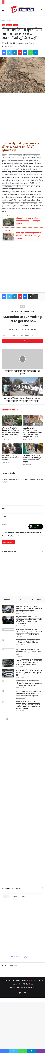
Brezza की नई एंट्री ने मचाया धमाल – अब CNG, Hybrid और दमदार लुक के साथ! (29, 672)
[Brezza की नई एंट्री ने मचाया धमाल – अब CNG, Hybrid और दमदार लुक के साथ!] (8, 673)
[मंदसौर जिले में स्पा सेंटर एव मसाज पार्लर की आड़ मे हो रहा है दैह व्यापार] (8, 643)
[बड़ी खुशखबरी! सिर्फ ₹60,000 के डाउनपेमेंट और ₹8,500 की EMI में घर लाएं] (8, 653)
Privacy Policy (30, 987)
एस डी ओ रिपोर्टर (9, 43)
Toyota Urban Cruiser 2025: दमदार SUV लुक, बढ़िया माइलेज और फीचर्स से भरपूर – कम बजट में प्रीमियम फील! (29, 620)
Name (4, 508)
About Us (13, 987)
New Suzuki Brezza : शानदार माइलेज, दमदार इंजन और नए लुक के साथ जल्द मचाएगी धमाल (29, 608)
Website (4, 524)
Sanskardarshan (37, 980)
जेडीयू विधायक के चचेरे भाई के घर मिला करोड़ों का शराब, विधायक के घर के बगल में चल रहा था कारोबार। (29, 683)
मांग (10, 20)
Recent (21, 599)
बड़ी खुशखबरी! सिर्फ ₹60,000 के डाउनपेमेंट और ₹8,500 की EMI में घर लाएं (28, 652)
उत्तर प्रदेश (9, 25)
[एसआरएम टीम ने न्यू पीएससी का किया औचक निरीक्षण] (12, 448)
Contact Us (21, 987)
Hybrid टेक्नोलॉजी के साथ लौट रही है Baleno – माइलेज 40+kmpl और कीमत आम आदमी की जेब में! (29, 662)
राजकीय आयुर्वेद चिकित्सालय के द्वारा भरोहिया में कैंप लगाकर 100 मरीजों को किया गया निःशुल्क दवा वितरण (28, 235)
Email (4, 516)
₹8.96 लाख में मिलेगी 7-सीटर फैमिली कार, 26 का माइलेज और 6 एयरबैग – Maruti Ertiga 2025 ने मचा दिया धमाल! (28, 705)
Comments (36, 599)
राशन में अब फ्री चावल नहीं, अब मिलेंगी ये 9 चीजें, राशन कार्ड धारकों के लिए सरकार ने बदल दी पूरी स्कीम (29, 631)
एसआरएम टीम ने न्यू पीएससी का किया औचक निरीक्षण (10, 458)
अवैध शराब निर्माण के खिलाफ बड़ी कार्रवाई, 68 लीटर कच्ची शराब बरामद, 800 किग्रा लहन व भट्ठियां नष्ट (28, 221)
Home (6, 20)
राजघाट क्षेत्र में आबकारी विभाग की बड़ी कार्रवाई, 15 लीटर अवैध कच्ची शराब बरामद (32, 459)
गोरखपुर (15, 25)
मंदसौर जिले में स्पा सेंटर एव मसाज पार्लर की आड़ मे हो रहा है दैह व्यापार (28, 641)
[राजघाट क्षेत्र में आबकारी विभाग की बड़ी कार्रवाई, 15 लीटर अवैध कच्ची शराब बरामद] (33, 448)
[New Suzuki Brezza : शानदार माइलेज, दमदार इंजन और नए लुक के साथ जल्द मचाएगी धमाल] (8, 609)
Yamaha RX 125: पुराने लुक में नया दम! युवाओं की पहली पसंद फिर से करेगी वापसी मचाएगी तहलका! (28, 693)
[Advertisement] (22, 118)
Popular (7, 599)
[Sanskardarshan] (22, 9)
